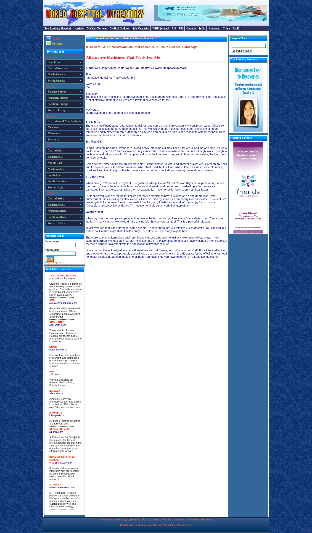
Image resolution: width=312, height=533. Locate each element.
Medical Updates (120, 28)
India (202, 28)
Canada (191, 28)
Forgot (48, 262)
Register (57, 262)
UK (181, 28)
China (226, 28)
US (174, 28)
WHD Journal (160, 28)
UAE (236, 28)
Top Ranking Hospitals (58, 28)
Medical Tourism (97, 28)
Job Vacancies (141, 28)
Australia (214, 28)
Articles (79, 28)
